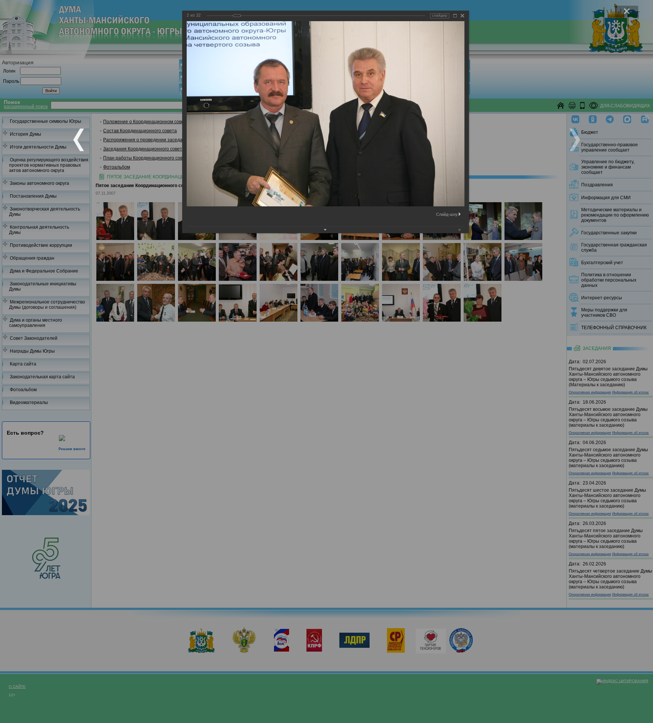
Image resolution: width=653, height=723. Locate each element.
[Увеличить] (455, 15)
